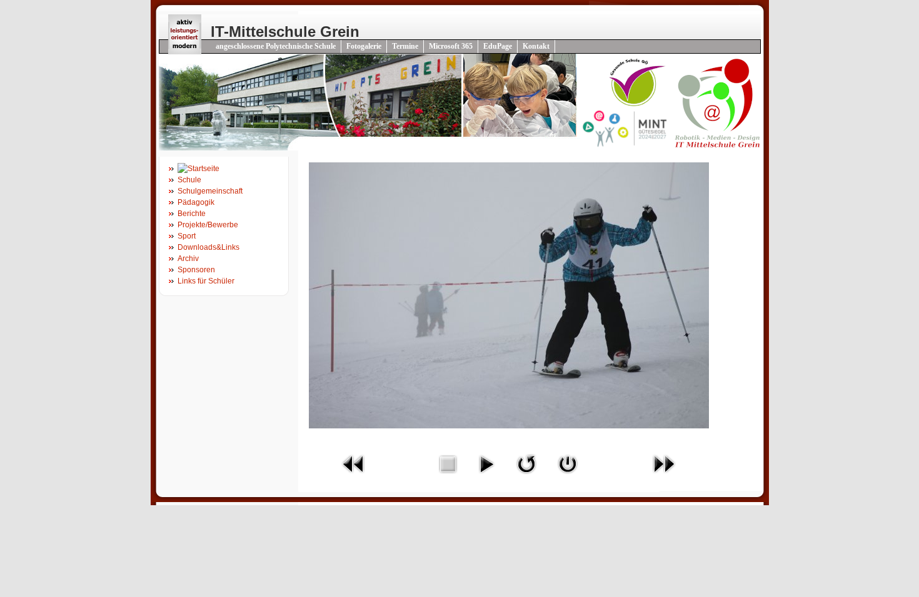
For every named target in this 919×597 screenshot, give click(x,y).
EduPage (497, 46)
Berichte (192, 213)
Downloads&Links (208, 247)
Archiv (188, 258)
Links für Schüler (206, 281)
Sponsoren (196, 269)
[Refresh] (526, 476)
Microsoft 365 (451, 46)
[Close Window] (567, 476)
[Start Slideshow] (486, 476)
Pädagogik (196, 202)
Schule (189, 179)
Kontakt (536, 46)
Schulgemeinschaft (210, 191)
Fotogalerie (363, 46)
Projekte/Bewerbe (208, 224)
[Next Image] (664, 476)
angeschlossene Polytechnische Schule (276, 46)
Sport (187, 236)
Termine (405, 46)
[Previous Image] (354, 476)
